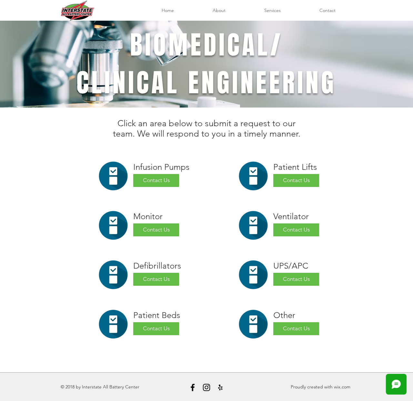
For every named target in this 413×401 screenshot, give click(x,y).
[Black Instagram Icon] (206, 387)
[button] (272, 10)
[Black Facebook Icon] (192, 387)
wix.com (342, 387)
